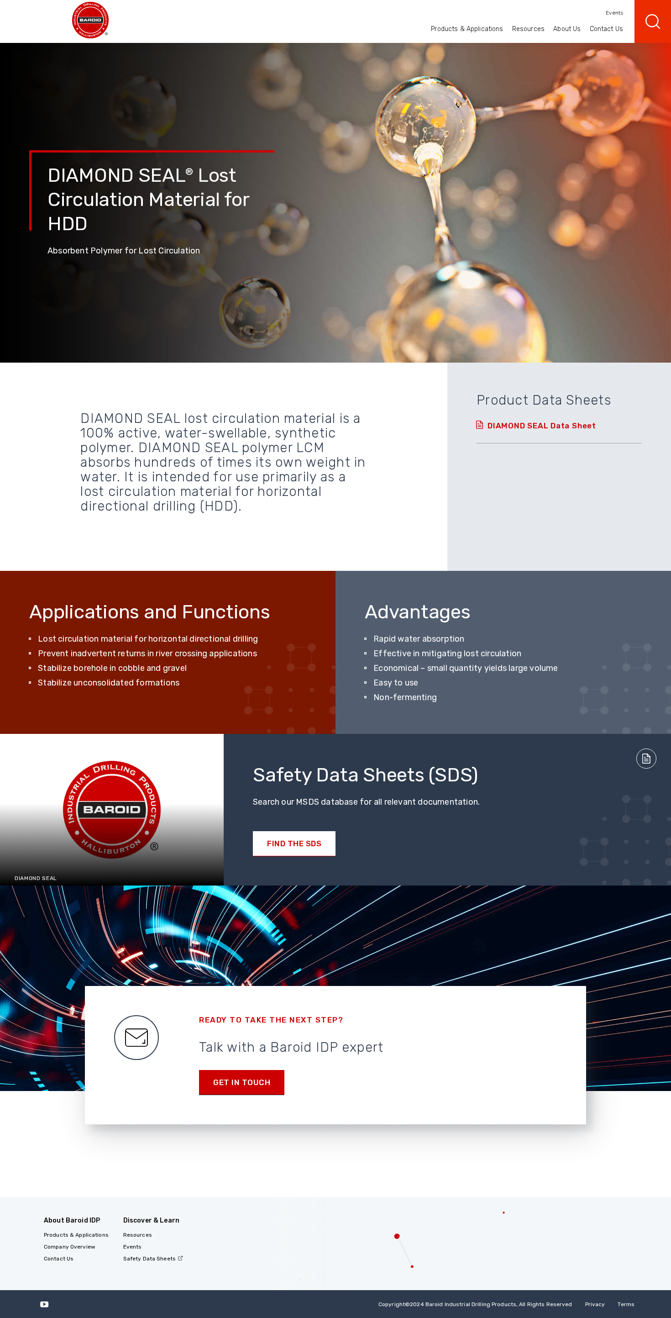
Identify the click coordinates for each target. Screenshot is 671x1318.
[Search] (652, 21)
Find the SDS (294, 843)
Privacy (595, 1304)
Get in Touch (241, 1082)
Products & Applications (467, 29)
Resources (528, 29)
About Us (567, 29)
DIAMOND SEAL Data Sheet (542, 425)
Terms (626, 1304)
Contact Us (606, 29)
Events (614, 13)
